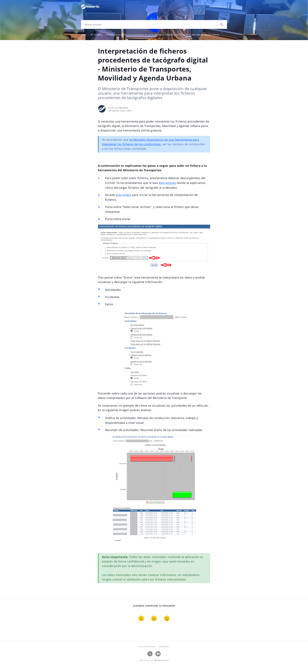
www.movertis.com (218, 6)
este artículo (167, 183)
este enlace (123, 195)
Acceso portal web (147, 646)
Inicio (85, 34)
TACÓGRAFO (97, 34)
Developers (164, 646)
